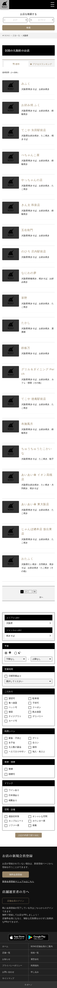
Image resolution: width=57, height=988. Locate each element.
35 (35, 592)
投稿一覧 (35, 953)
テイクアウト (15, 716)
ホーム (5, 946)
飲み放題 (36, 712)
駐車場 (35, 698)
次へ (41, 597)
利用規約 (35, 966)
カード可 (13, 721)
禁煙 (11, 769)
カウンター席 (38, 821)
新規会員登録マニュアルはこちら (18, 881)
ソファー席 (14, 825)
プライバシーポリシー (12, 966)
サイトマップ (8, 978)
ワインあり (14, 790)
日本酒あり (14, 795)
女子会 (12, 742)
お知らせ (6, 959)
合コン (35, 742)
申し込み (35, 972)
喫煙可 (12, 774)
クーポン (36, 707)
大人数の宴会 (15, 747)
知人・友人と (38, 751)
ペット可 (13, 707)
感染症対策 (14, 816)
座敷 (34, 825)
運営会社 (35, 959)
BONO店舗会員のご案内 (42, 946)
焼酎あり (13, 800)
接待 (34, 747)
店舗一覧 (6, 953)
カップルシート (16, 821)
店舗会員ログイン (15, 901)
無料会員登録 (15, 874)
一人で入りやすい (17, 751)
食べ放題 (13, 703)
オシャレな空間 (39, 816)
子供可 (35, 703)
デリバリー (37, 716)
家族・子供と (15, 738)
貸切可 (12, 698)
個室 (11, 712)
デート (35, 738)
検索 (28, 28)
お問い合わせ (8, 972)
